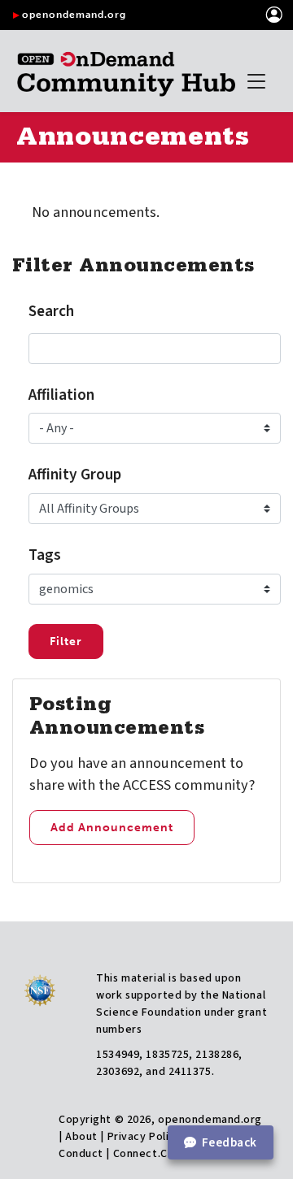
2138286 (216, 1055)
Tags (44, 555)
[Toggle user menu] (274, 15)
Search (51, 311)
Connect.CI (142, 1154)
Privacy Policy (144, 1137)
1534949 (117, 1055)
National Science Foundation (180, 1004)
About (81, 1137)
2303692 (117, 1072)
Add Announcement (111, 827)
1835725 (167, 1055)
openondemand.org (74, 14)
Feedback (229, 1142)
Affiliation (61, 395)
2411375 (190, 1072)
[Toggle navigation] (256, 82)
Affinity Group (74, 474)
